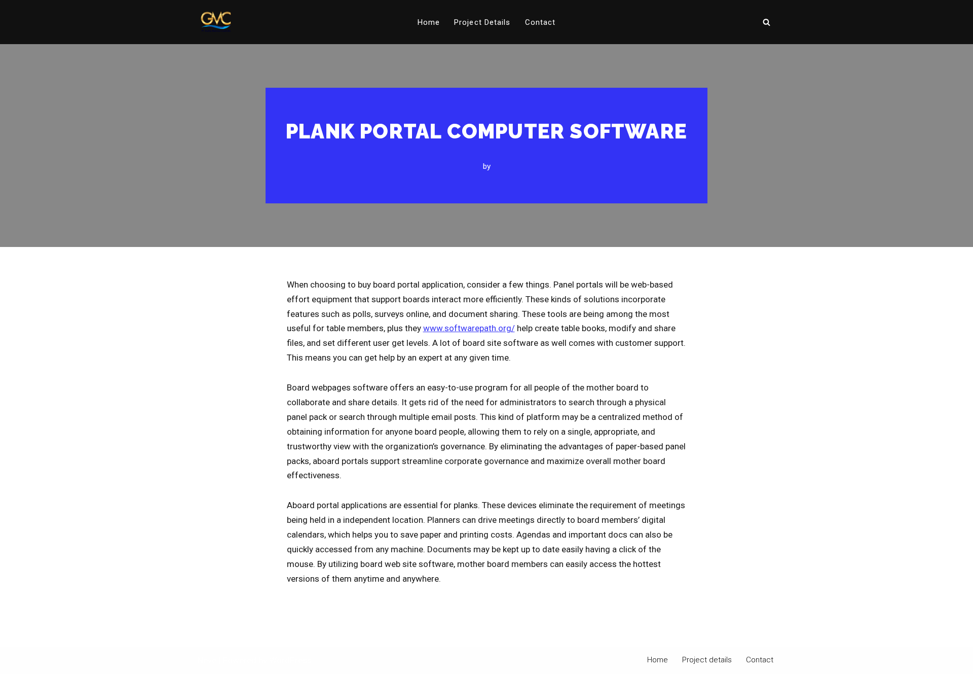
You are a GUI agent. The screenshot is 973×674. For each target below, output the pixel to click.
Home (429, 22)
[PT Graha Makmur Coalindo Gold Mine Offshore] (216, 22)
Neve (207, 660)
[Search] (766, 22)
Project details (482, 22)
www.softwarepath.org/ (469, 328)
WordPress (290, 660)
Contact (540, 22)
